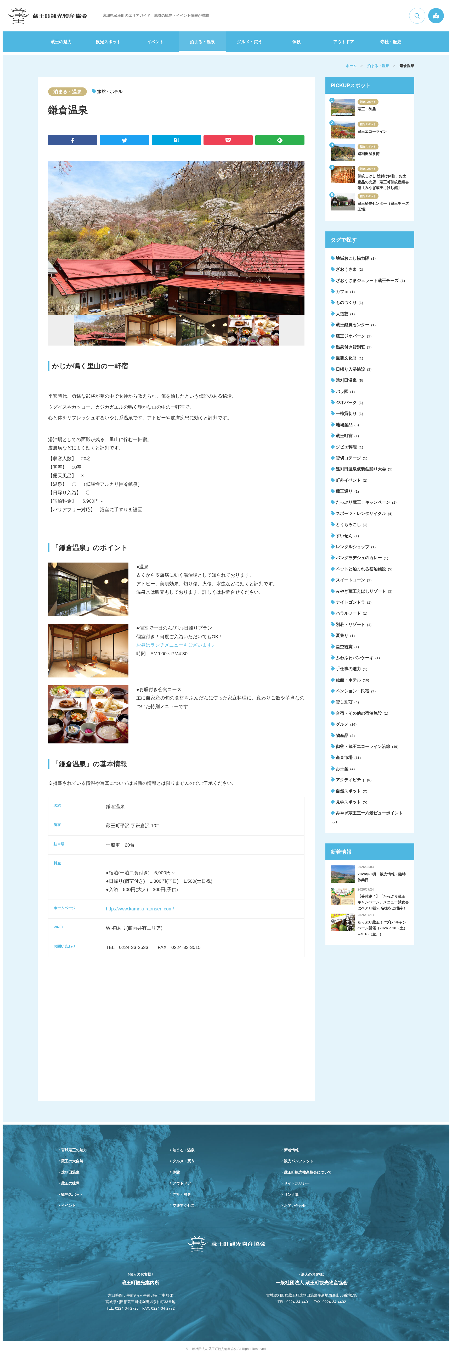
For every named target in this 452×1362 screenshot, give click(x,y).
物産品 (346, 735)
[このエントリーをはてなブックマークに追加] (176, 140)
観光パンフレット (298, 1161)
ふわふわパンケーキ (358, 657)
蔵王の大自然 (72, 1161)
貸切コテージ (352, 458)
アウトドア (343, 42)
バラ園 (346, 391)
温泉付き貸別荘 (354, 347)
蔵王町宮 (348, 435)
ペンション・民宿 (356, 691)
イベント (155, 42)
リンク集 (291, 1194)
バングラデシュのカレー (362, 557)
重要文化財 (350, 358)
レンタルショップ (356, 546)
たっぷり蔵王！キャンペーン (366, 502)
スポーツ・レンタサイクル (364, 513)
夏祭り (346, 635)
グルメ (346, 724)
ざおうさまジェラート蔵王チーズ (371, 280)
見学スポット (352, 802)
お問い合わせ (295, 1205)
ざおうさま (350, 269)
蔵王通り (348, 491)
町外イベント (352, 480)
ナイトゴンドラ (354, 602)
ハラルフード (352, 613)
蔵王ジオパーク (354, 336)
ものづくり (350, 302)
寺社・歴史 (390, 42)
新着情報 (291, 1150)
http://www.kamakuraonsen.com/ (140, 908)
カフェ (346, 291)
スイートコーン (354, 580)
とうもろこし (352, 524)
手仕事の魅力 (352, 668)
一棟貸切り (350, 413)
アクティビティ (354, 779)
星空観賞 (348, 646)
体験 (296, 42)
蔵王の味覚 (70, 1183)
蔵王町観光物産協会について (308, 1172)
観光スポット (108, 42)
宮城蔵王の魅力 (74, 1150)
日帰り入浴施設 (354, 369)
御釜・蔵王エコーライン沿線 (367, 746)
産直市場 (349, 757)
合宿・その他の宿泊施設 (362, 713)
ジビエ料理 (350, 447)
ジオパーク (350, 402)
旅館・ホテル (353, 680)
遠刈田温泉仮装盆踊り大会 (364, 469)
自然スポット (352, 791)
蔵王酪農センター (356, 325)
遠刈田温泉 (350, 380)
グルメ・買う (249, 42)
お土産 (346, 768)
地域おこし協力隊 (356, 258)
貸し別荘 (348, 702)
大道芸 (346, 314)
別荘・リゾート (354, 624)
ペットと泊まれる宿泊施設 (364, 569)
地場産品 (348, 425)
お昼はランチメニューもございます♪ (175, 645)
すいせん (348, 535)
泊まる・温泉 (202, 42)
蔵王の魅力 (61, 42)
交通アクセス (184, 1205)
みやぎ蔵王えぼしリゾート (364, 591)
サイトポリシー (297, 1183)
